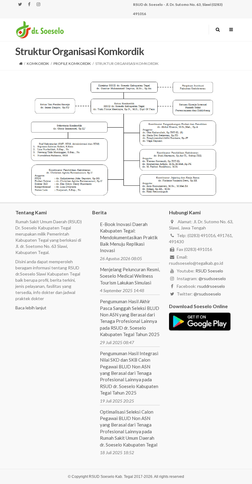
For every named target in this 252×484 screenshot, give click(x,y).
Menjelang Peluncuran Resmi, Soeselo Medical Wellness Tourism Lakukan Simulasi (130, 276)
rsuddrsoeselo (211, 286)
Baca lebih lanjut (30, 307)
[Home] (20, 63)
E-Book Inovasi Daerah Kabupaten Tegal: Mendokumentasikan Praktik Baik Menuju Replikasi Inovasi (129, 237)
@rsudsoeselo (212, 278)
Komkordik (38, 63)
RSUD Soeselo (209, 270)
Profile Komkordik (72, 63)
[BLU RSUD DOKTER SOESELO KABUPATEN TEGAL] (40, 29)
